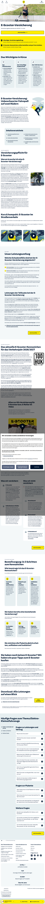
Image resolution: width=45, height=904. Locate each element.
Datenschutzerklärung (8, 455)
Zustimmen (36, 466)
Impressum (30, 458)
